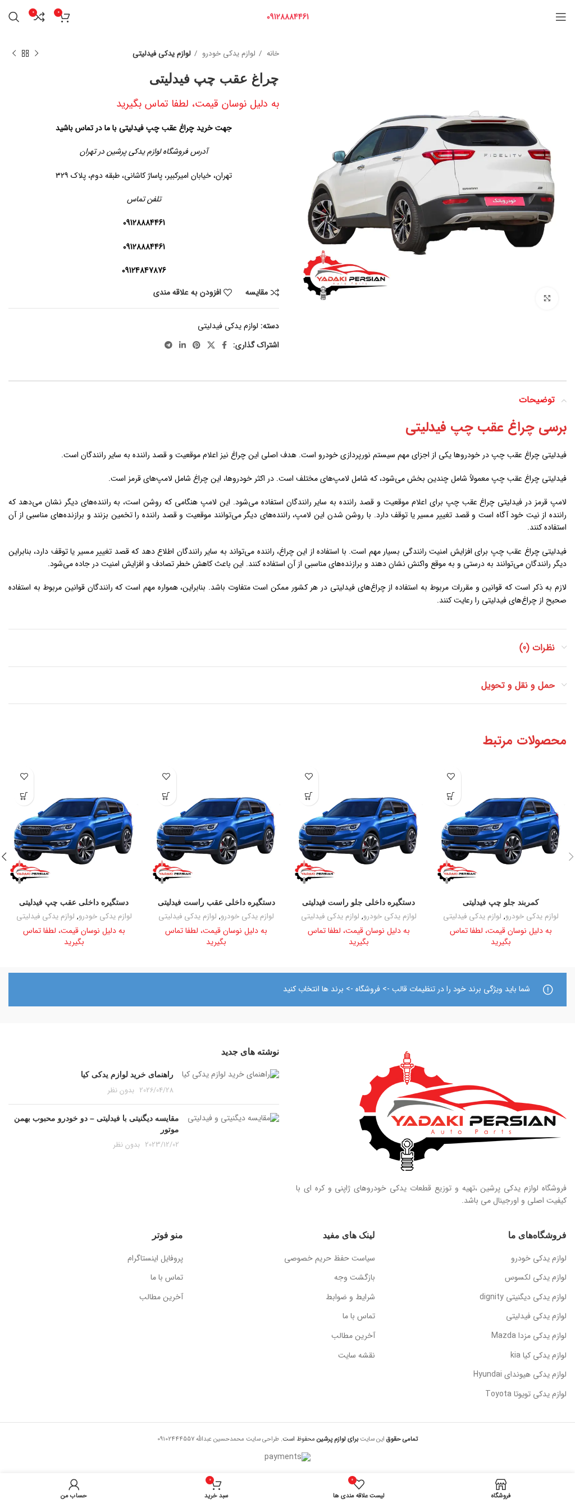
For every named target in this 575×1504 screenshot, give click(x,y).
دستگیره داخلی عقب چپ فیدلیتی (74, 902)
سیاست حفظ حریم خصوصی (329, 1258)
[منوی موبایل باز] (561, 17)
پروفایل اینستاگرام (155, 1258)
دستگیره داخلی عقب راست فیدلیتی (216, 902)
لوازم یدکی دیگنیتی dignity (523, 1297)
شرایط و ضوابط (350, 1297)
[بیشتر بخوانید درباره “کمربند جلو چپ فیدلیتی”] (451, 796)
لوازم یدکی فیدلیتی (162, 53)
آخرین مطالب (353, 1336)
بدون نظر (121, 1090)
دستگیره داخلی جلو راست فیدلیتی (358, 902)
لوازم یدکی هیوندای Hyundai (520, 1375)
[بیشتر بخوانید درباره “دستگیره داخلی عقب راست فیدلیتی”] (166, 796)
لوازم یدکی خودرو (227, 53)
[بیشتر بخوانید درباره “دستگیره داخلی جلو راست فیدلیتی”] (308, 796)
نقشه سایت (356, 1356)
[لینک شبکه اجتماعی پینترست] (196, 345)
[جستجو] (14, 17)
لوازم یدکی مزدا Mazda (529, 1336)
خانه (271, 53)
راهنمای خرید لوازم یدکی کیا (127, 1074)
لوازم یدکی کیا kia (538, 1356)
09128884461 (288, 17)
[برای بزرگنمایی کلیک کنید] (547, 298)
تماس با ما (359, 1316)
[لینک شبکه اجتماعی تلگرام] (168, 345)
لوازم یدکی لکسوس (536, 1278)
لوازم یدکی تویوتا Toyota (526, 1394)
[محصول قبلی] (36, 53)
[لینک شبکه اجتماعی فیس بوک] (224, 345)
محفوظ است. (318, 1439)
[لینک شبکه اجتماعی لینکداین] (182, 345)
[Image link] (463, 1110)
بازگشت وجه (354, 1278)
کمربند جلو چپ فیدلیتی (501, 902)
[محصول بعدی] (14, 53)
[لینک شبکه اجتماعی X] (211, 345)
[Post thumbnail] (230, 1082)
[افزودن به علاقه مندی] (451, 776)
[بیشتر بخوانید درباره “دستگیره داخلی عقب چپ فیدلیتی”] (24, 796)
